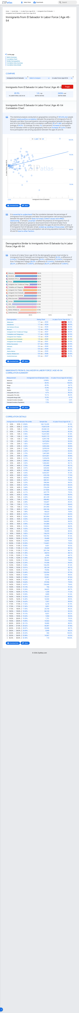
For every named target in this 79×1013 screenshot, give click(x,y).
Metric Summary (12, 57)
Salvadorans (10, 324)
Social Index (15, 11)
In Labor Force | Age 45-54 (28, 11)
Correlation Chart (12, 59)
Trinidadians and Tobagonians (15, 334)
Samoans (9, 346)
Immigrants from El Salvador (45, 11)
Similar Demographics (13, 61)
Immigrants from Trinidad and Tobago (17, 332)
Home (7, 11)
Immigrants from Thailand (14, 336)
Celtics (9, 349)
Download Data (14, 205)
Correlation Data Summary (15, 63)
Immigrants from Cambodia (14, 341)
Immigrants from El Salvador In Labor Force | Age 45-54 (21, 13)
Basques (9, 329)
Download (69, 136)
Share (26, 205)
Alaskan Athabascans (13, 353)
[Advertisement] (22, 37)
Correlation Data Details (14, 65)
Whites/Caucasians (12, 344)
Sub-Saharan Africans (13, 327)
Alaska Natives (11, 351)
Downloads (39, 2)
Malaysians (10, 322)
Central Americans (12, 356)
